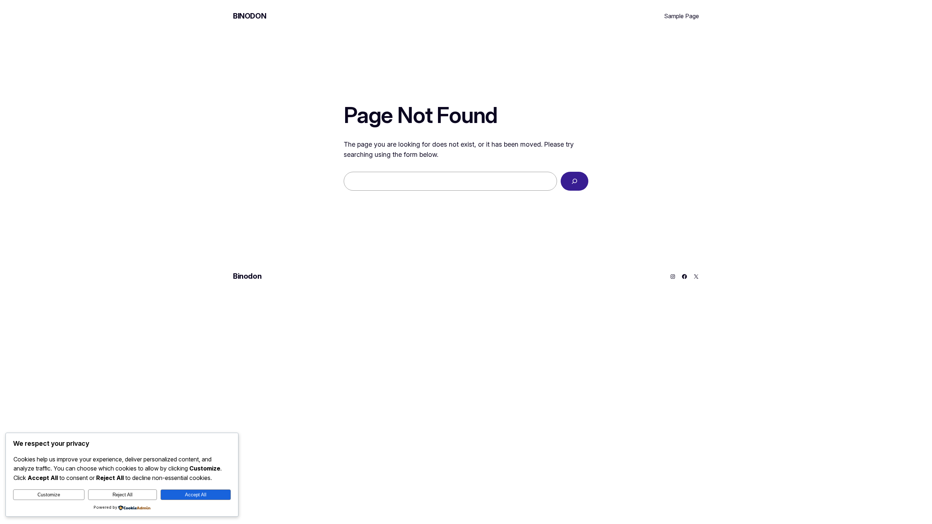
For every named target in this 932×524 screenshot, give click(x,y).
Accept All (195, 494)
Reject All (122, 494)
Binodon (249, 16)
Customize (48, 494)
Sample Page (681, 16)
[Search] (574, 181)
